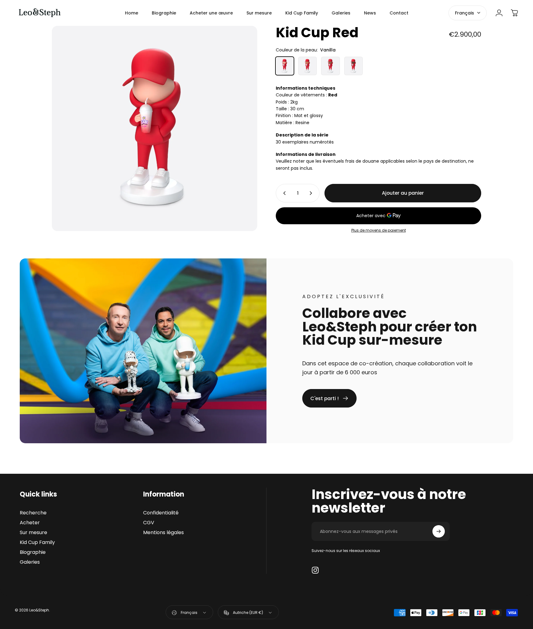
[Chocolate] (330, 66)
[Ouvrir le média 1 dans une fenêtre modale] (154, 128)
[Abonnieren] (438, 531)
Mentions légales (163, 533)
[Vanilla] (285, 66)
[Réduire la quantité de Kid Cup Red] (283, 193)
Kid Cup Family (37, 542)
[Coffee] (353, 66)
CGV (148, 523)
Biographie (33, 552)
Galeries (30, 562)
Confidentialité (161, 513)
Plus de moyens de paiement (378, 230)
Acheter (30, 523)
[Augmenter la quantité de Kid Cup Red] (312, 193)
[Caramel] (307, 66)
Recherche (33, 513)
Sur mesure (33, 533)
